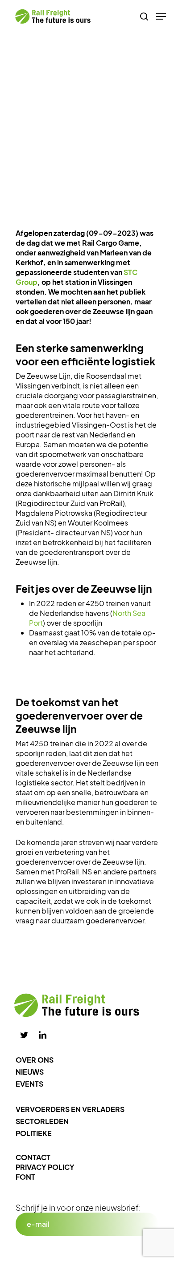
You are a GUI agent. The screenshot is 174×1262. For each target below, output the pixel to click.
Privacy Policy (45, 1167)
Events (29, 1084)
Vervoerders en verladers (70, 1109)
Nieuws (30, 1072)
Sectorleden (42, 1121)
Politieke (34, 1133)
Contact (33, 1157)
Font (25, 1176)
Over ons (35, 1060)
